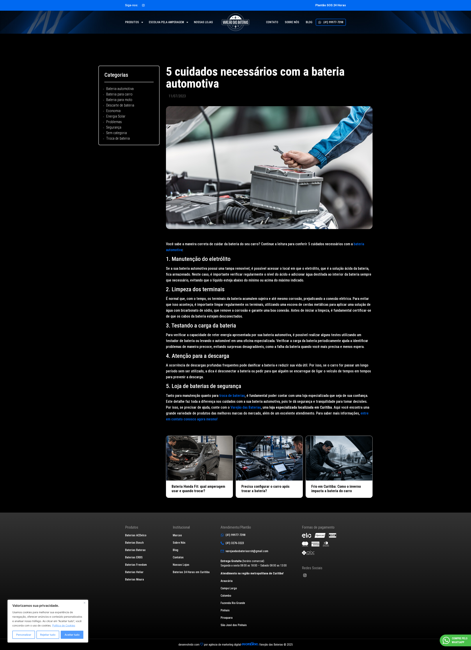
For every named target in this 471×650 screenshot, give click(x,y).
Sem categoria (116, 133)
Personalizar (23, 634)
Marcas (177, 535)
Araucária (227, 581)
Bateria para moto (119, 100)
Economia (113, 111)
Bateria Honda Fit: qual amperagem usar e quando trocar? (198, 488)
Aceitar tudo (72, 634)
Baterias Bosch (134, 542)
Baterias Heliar (134, 572)
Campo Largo (229, 588)
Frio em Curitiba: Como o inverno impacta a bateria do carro (336, 488)
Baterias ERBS (134, 557)
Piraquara (227, 617)
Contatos (178, 557)
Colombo (226, 595)
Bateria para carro (119, 94)
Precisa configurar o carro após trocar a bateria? (265, 488)
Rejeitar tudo (47, 634)
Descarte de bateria (120, 105)
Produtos (132, 22)
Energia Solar (115, 116)
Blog (309, 22)
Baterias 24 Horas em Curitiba (191, 572)
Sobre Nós (179, 542)
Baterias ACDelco (135, 535)
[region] (47, 621)
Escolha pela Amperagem (166, 22)
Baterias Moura (134, 579)
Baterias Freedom (136, 564)
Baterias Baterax (135, 550)
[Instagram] (143, 5)
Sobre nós (292, 22)
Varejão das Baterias (246, 407)
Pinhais (225, 610)
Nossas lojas (203, 22)
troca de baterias (232, 395)
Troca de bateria (118, 138)
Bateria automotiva (120, 88)
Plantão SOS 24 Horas (330, 5)
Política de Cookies (63, 625)
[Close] (84, 603)
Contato (272, 22)
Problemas (114, 122)
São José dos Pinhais (234, 625)
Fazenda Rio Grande (233, 603)
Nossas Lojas (181, 564)
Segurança (113, 127)
